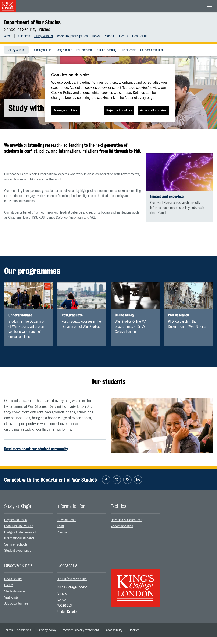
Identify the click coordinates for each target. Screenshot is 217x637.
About (8, 36)
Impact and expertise (167, 196)
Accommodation (122, 526)
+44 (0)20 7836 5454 (72, 579)
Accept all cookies (153, 110)
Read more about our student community (36, 448)
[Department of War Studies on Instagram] (127, 479)
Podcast (109, 36)
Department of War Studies (32, 22)
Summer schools (15, 544)
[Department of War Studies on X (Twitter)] (117, 479)
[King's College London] (135, 584)
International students (19, 538)
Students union (14, 591)
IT (112, 532)
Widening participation (72, 36)
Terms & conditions (17, 630)
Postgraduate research (20, 532)
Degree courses (15, 520)
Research (23, 36)
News (96, 36)
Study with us (43, 36)
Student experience (17, 550)
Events (123, 36)
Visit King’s (11, 597)
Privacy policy (46, 630)
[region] (110, 93)
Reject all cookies (119, 110)
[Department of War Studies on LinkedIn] (138, 479)
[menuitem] (10, 36)
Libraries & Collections (126, 520)
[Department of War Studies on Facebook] (106, 479)
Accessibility (113, 630)
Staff (60, 526)
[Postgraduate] (81, 295)
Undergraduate (42, 50)
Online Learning (106, 50)
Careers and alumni (152, 50)
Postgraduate (64, 50)
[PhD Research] (188, 295)
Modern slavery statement (81, 630)
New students (66, 520)
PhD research (84, 50)
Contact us (139, 36)
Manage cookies (65, 110)
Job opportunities (16, 603)
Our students (128, 50)
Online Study (124, 315)
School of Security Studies (27, 29)
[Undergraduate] (28, 295)
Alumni (62, 532)
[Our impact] (179, 172)
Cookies (134, 630)
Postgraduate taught (18, 526)
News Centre (13, 579)
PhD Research (178, 315)
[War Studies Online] (135, 295)
